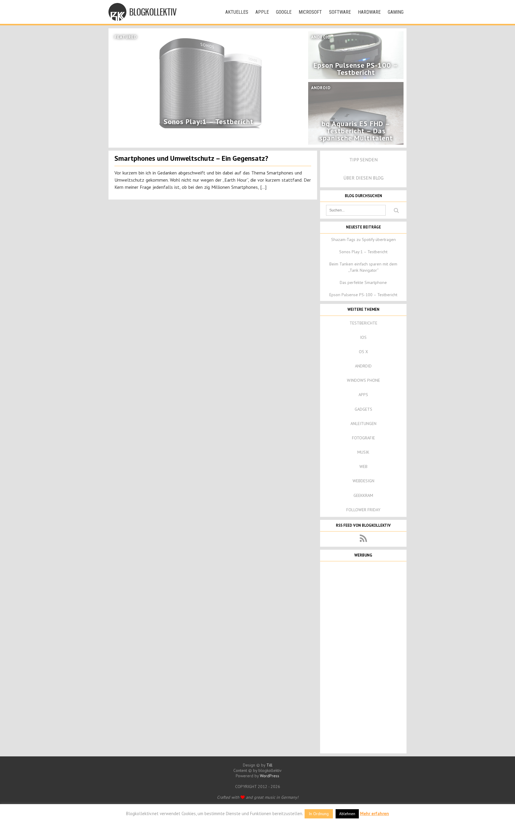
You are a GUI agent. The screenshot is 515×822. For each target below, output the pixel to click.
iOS (363, 337)
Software (340, 12)
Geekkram (363, 495)
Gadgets (363, 409)
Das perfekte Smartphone (363, 282)
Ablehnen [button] (347, 813)
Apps (363, 394)
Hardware (369, 12)
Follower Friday (363, 509)
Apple (262, 12)
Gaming (396, 12)
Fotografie (363, 438)
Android (363, 366)
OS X (363, 351)
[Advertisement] (363, 656)
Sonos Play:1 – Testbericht (363, 251)
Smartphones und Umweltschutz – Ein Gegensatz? (191, 158)
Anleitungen (363, 423)
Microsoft (310, 12)
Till (269, 765)
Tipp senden (363, 160)
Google (283, 12)
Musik (363, 452)
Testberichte (363, 323)
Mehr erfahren (374, 813)
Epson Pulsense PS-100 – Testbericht (363, 294)
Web (363, 466)
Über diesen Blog (363, 178)
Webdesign (363, 480)
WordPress (269, 775)
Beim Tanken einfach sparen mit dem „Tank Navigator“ (363, 267)
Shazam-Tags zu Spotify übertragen (363, 239)
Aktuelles (236, 12)
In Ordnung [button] (319, 813)
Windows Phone (363, 380)
